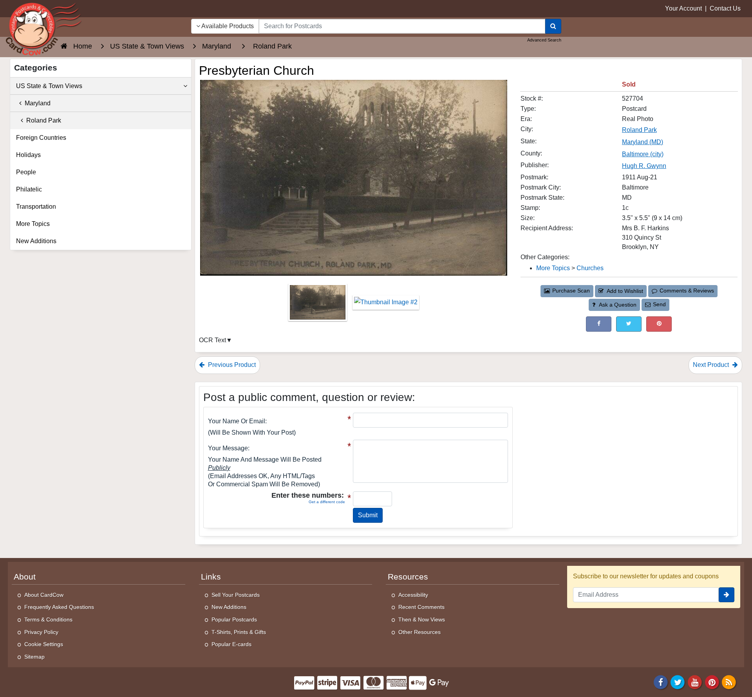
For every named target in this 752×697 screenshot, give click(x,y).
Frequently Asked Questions (59, 607)
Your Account (683, 8)
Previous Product (231, 364)
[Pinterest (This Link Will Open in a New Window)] (659, 324)
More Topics (553, 268)
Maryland (36, 103)
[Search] (553, 26)
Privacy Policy (41, 632)
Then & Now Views (421, 619)
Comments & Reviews (687, 290)
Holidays (28, 155)
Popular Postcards (234, 619)
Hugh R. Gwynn (644, 166)
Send (659, 304)
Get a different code (327, 502)
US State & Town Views (49, 86)
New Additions (36, 241)
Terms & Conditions (48, 619)
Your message (228, 448)
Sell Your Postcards (236, 595)
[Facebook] (661, 681)
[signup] (726, 594)
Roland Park (639, 129)
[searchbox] (402, 26)
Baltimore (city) (642, 154)
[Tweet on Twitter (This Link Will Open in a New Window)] (629, 324)
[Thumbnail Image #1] (318, 305)
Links (211, 576)
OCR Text (212, 340)
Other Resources (419, 632)
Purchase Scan (571, 290)
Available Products (227, 26)
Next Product (711, 364)
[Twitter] (678, 681)
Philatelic (29, 189)
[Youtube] (695, 681)
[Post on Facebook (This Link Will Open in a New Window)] (598, 324)
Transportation (36, 206)
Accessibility (413, 595)
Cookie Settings (43, 644)
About (25, 576)
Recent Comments (421, 607)
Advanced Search (544, 40)
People (26, 172)
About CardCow (43, 595)
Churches (590, 268)
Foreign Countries (41, 137)
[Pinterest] (712, 681)
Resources (408, 576)
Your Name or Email (236, 421)
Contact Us (725, 8)
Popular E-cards (231, 644)
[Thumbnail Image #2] (386, 305)
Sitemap (34, 657)
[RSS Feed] (729, 681)
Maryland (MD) (642, 142)
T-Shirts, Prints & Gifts (239, 632)
